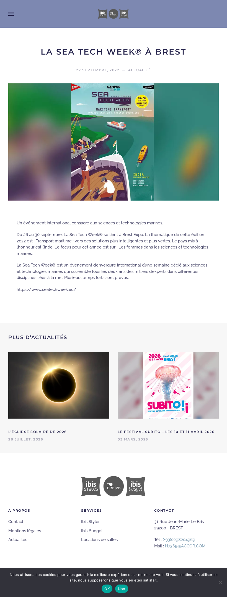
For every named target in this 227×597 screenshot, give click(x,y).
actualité (139, 70)
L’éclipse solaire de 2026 (37, 432)
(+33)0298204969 (179, 539)
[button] (11, 14)
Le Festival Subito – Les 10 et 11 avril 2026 (166, 432)
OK (107, 588)
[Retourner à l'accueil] (113, 14)
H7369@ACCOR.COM (185, 546)
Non (121, 588)
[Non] (220, 582)
